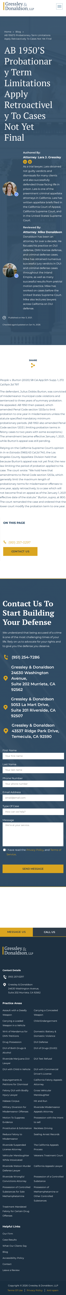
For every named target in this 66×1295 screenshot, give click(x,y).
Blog (18, 31)
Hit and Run (40, 1101)
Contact (7, 1264)
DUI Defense (41, 1042)
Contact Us (20, 551)
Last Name (9, 764)
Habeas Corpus (11, 1101)
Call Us (49, 932)
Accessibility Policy (13, 1258)
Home (7, 31)
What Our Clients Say (15, 1245)
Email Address (12, 792)
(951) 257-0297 (16, 976)
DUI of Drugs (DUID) (45, 1048)
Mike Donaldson (50, 232)
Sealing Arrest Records (46, 1134)
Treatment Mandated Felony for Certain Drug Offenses (16, 1211)
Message (8, 820)
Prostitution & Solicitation (17, 1128)
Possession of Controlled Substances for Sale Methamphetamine (16, 1192)
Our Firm (8, 1233)
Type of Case (11, 806)
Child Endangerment (45, 1020)
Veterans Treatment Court (48, 1155)
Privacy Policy (35, 849)
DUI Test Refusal (43, 1058)
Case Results (10, 1239)
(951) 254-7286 (26, 657)
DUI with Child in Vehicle (16, 1069)
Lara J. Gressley (49, 157)
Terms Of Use (15, 1290)
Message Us (16, 931)
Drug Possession (12, 1042)
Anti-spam (52, 1290)
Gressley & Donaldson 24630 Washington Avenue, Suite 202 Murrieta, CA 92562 (24, 988)
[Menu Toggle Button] (59, 6)
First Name (10, 750)
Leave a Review (11, 1270)
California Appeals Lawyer (48, 1166)
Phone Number (13, 778)
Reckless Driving (43, 1128)
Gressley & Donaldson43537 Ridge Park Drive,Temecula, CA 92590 (35, 731)
